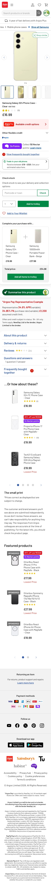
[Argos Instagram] (42, 725)
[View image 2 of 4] (21, 92)
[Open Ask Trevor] (46, 13)
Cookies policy (15, 776)
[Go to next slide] (46, 57)
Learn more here (25, 682)
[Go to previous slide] (4, 57)
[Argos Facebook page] (17, 725)
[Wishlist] (39, 5)
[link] (25, 153)
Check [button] (43, 192)
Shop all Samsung (40, 27)
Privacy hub (25, 772)
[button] (40, 35)
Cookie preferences (35, 776)
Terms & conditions (26, 779)
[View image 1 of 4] (7, 92)
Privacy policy (40, 772)
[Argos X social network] (25, 725)
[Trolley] (46, 5)
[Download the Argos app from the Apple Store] (16, 746)
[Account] (32, 5)
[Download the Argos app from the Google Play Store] (35, 746)
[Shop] (11, 5)
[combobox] (18, 13)
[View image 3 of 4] (34, 92)
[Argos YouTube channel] (9, 725)
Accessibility (10, 772)
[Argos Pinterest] (33, 725)
